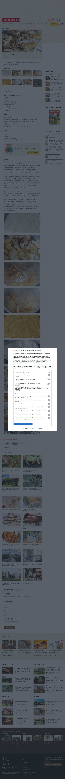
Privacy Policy (39, 428)
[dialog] (32, 389)
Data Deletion (25, 428)
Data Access (32, 428)
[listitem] (32, 372)
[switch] (48, 375)
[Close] (54, 350)
